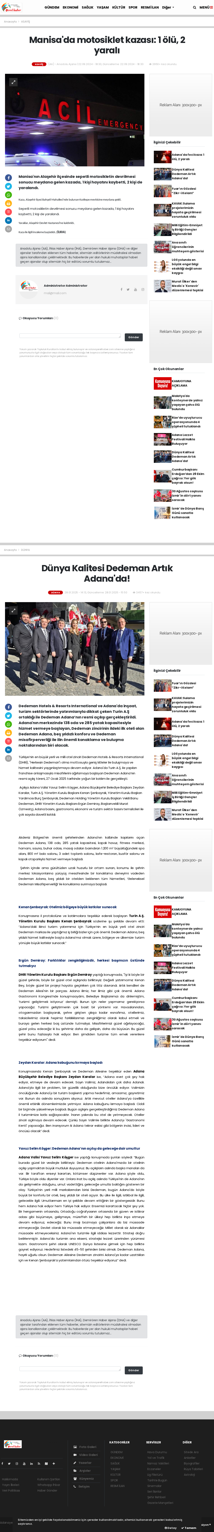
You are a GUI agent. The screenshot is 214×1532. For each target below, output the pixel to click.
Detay (172, 1528)
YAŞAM (103, 7)
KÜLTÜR (118, 7)
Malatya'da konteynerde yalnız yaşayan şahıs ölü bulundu (187, 402)
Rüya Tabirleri (193, 1469)
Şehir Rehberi (156, 1497)
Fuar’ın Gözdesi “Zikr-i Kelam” (184, 191)
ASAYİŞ (25, 22)
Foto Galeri (87, 1447)
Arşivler (84, 1471)
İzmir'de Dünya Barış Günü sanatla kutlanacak (188, 512)
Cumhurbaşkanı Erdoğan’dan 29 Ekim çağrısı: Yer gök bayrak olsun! (188, 476)
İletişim (83, 1486)
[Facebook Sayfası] (3, 1464)
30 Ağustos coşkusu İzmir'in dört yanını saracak (187, 495)
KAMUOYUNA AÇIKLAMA (181, 383)
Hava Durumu (157, 1452)
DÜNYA (25, 550)
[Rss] (40, 1464)
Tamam (190, 1528)
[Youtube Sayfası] (26, 1464)
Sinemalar (154, 1486)
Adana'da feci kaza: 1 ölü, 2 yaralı (188, 157)
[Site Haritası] (48, 1464)
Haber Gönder (47, 1490)
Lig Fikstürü (155, 1475)
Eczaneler (154, 1469)
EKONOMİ (70, 7)
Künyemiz (86, 1479)
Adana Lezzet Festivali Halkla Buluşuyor (183, 439)
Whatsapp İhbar (48, 1485)
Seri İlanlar (154, 1491)
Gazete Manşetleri (160, 1503)
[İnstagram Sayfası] (19, 1464)
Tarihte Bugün (157, 1480)
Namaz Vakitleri (158, 1463)
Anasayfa (10, 22)
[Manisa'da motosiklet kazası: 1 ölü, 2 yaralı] (74, 120)
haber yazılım (9, 1527)
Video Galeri (88, 1455)
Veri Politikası (11, 1490)
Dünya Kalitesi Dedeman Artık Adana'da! (184, 173)
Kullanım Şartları (48, 1479)
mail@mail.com (55, 293)
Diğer (167, 7)
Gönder (133, 337)
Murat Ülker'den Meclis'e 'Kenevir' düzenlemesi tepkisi (187, 285)
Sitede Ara (191, 1452)
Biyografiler (192, 1463)
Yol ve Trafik (156, 1458)
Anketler (189, 1458)
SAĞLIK (87, 7)
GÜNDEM (52, 7)
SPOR (133, 7)
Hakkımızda (10, 1479)
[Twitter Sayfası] (11, 1464)
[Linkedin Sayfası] (33, 1464)
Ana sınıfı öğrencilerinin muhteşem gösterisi (188, 246)
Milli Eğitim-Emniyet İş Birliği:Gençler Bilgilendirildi (187, 229)
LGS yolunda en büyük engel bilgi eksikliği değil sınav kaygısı (187, 266)
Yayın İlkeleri (10, 1485)
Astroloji (189, 1475)
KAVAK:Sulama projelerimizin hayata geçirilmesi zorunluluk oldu (186, 210)
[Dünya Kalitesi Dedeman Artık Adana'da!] (74, 649)
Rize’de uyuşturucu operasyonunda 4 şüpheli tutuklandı (187, 422)
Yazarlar (84, 1463)
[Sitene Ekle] (55, 1464)
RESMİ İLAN (150, 7)
